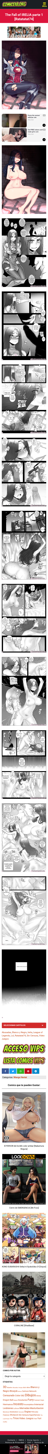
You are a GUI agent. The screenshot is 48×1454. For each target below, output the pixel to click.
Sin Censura (32, 1035)
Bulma (20, 1391)
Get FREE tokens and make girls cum (35, 131)
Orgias (27, 1411)
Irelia (30, 1032)
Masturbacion (37, 1408)
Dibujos (30, 1395)
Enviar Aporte (33, 1440)
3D (4, 1387)
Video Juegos (26, 1418)
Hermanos (8, 1404)
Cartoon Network (29, 1391)
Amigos (20, 1387)
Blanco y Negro (19, 1032)
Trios (16, 1418)
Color (17, 1395)
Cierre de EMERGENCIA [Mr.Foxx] (24, 1208)
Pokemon (6, 1415)
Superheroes (34, 1415)
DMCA (21, 1440)
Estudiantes (22, 1400)
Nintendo (21, 1412)
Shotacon (14, 1415)
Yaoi (35, 1418)
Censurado (9, 1395)
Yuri (39, 1418)
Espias (16, 1400)
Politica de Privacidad (14, 1443)
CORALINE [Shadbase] (24, 1325)
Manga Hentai (20, 1077)
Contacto (11, 1440)
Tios (11, 1418)
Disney (38, 1396)
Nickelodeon (14, 1412)
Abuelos (9, 1387)
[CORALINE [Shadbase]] (24, 1321)
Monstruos (6, 1412)
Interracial (39, 1404)
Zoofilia (5, 1422)
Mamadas (24, 1408)
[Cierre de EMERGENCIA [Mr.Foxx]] (24, 1203)
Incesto (18, 1404)
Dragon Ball (8, 1400)
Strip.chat (30, 120)
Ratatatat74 (20, 1035)
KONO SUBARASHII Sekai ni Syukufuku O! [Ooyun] (24, 1266)
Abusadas (6, 1032)
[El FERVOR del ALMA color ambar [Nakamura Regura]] (24, 1141)
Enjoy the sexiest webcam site (34, 116)
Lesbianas (8, 1408)
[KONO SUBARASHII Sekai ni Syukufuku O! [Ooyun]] (24, 1262)
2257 (29, 1443)
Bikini (28, 1387)
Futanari (37, 1400)
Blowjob (14, 1391)
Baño (24, 1387)
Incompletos (29, 1404)
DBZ (23, 1395)
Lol (12, 1035)
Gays (42, 1400)
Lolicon (16, 1408)
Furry (31, 1399)
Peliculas (34, 1412)
